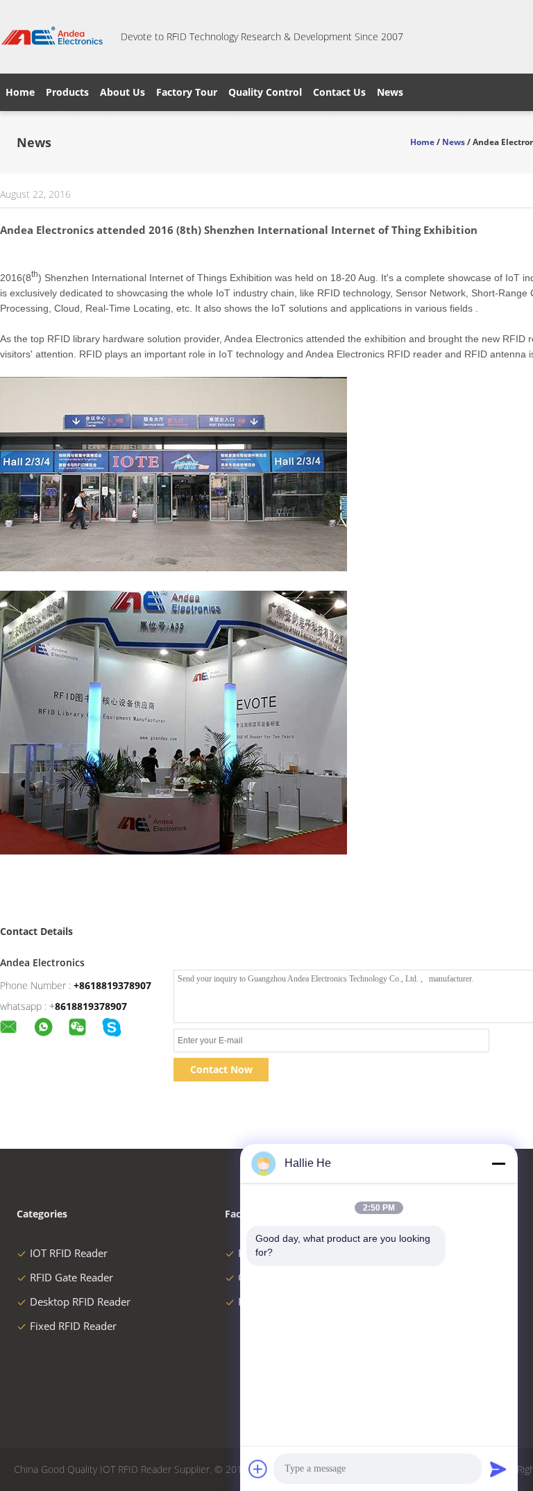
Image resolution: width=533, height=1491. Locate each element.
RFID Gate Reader (71, 1277)
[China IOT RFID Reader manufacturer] (52, 37)
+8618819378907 (112, 985)
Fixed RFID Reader (73, 1326)
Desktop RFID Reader (80, 1301)
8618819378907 (91, 1006)
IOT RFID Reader (69, 1253)
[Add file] (258, 1469)
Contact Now (221, 1069)
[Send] (498, 1469)
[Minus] (498, 1163)
